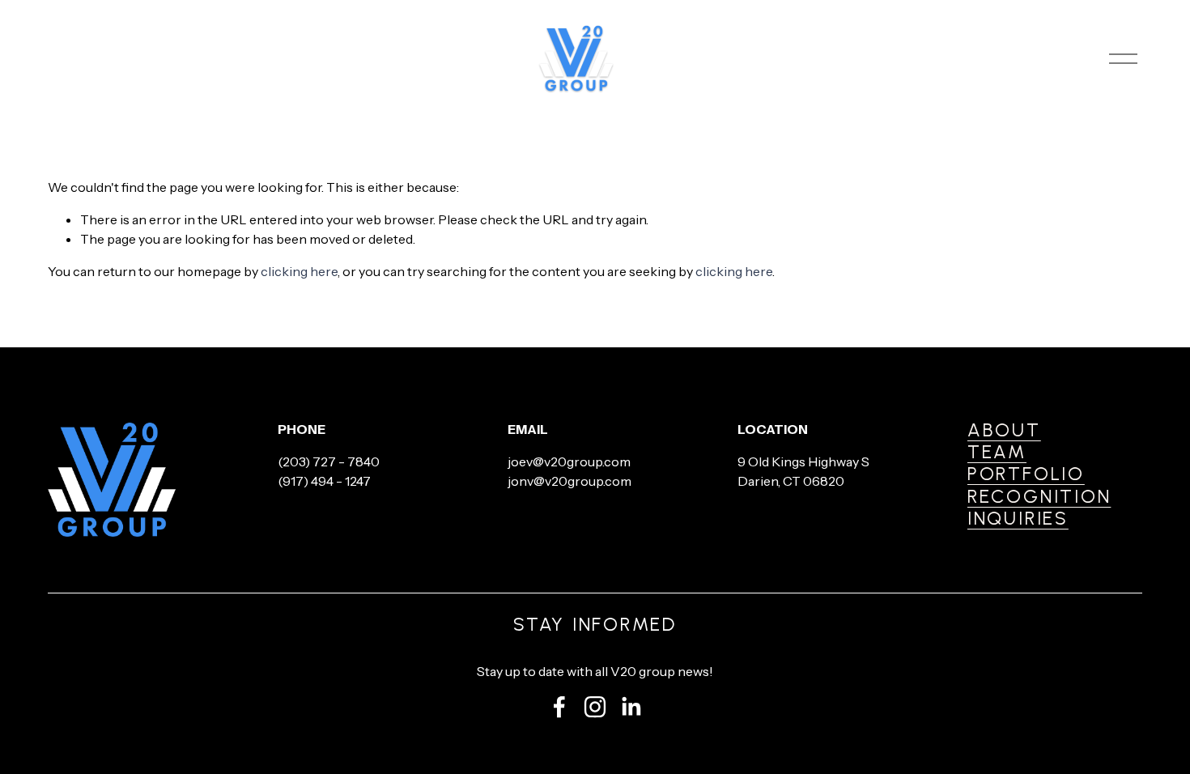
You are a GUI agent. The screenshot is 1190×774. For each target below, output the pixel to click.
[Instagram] (595, 706)
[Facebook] (559, 706)
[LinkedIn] (630, 706)
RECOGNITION (1039, 497)
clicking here (299, 271)
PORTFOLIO (1026, 474)
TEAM (996, 452)
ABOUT (1004, 430)
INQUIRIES (1018, 518)
